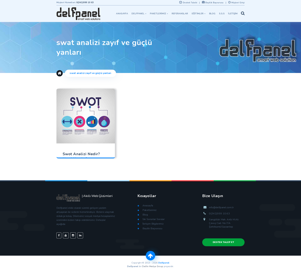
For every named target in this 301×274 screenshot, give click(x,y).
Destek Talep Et (223, 242)
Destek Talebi (189, 2)
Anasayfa (122, 13)
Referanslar (180, 13)
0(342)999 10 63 (85, 2)
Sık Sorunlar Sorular (154, 219)
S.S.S (221, 13)
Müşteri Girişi (238, 2)
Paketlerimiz (159, 13)
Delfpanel (139, 13)
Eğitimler (199, 13)
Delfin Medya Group (152, 266)
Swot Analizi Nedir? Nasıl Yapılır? (81, 156)
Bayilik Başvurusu (214, 2)
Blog (212, 13)
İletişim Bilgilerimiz (153, 224)
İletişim (233, 13)
